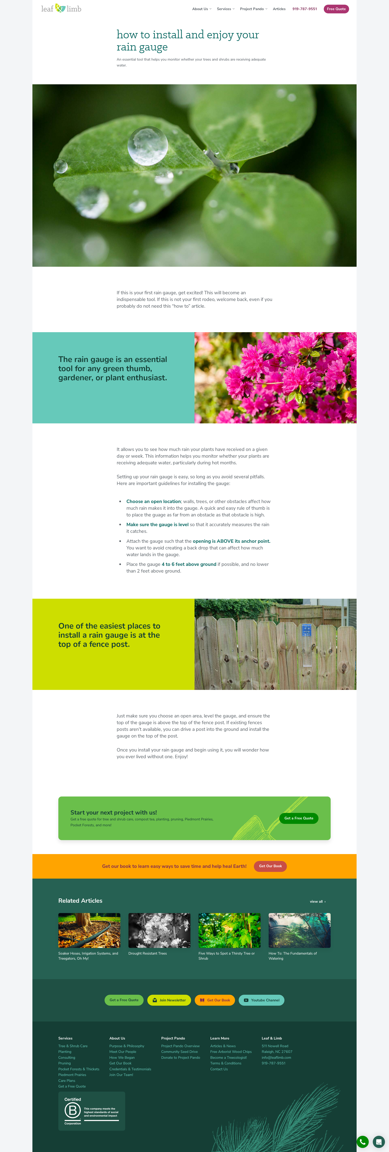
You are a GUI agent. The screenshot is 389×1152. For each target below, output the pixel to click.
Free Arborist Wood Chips (231, 1051)
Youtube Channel (264, 1000)
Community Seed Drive (179, 1051)
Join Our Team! (121, 1074)
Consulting (66, 1057)
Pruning (64, 1063)
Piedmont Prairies (72, 1074)
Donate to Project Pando (180, 1057)
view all (316, 901)
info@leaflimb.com (276, 1057)
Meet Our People (122, 1051)
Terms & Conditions (225, 1063)
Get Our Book (270, 866)
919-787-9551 (273, 1063)
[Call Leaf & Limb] (363, 1142)
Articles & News (223, 1046)
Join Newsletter (172, 1000)
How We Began (122, 1057)
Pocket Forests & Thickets (78, 1069)
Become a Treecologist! (228, 1057)
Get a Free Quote (298, 818)
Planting (64, 1051)
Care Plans (66, 1080)
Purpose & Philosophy (126, 1046)
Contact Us (219, 1069)
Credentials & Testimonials (130, 1069)
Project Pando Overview (180, 1046)
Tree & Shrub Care (73, 1046)
